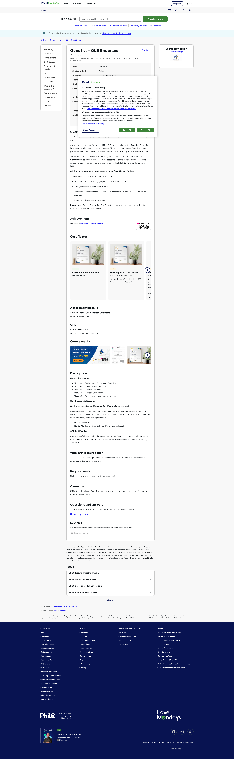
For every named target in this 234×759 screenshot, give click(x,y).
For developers (124, 640)
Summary (48, 49)
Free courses (155, 25)
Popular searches (86, 648)
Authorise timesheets (166, 636)
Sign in (188, 3)
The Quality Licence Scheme (91, 223)
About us (122, 632)
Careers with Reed (164, 656)
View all (110, 600)
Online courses (99, 25)
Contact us (44, 636)
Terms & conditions (185, 742)
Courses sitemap (47, 699)
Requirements (50, 93)
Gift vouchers (45, 664)
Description (49, 81)
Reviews (47, 105)
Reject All (126, 130)
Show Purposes (90, 130)
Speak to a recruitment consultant (171, 668)
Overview (48, 53)
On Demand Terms (47, 691)
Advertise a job (85, 664)
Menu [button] (43, 10)
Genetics (64, 40)
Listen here (63, 740)
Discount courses (82, 25)
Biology (53, 40)
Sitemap (82, 668)
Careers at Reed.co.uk (127, 636)
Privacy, (173, 742)
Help (42, 632)
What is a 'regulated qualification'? (85, 586)
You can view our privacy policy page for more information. (111, 108)
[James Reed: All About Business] (47, 735)
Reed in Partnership (165, 648)
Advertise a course (48, 695)
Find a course (68, 19)
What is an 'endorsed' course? (83, 592)
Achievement (50, 58)
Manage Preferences (151, 742)
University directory (48, 672)
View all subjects (47, 644)
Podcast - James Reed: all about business (174, 664)
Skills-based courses (48, 683)
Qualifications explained (50, 679)
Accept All (145, 130)
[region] (117, 106)
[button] (147, 270)
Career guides (46, 687)
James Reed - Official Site (168, 660)
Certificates (49, 62)
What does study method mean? (84, 573)
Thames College (176, 52)
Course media (50, 77)
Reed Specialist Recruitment (168, 640)
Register (177, 3)
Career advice (92, 3)
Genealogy (76, 40)
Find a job (83, 636)
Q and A (47, 101)
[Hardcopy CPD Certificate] (126, 254)
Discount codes (46, 660)
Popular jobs (84, 644)
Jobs (66, 3)
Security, (165, 742)
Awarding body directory (50, 676)
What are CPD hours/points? (82, 579)
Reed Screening (163, 652)
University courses (138, 25)
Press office (123, 644)
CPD (46, 73)
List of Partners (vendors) (93, 123)
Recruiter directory (87, 640)
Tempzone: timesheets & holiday (170, 632)
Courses (77, 3)
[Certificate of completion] (88, 254)
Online (43, 40)
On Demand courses (118, 25)
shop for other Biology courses (116, 33)
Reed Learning (163, 644)
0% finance (44, 668)
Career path (49, 97)
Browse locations (86, 652)
